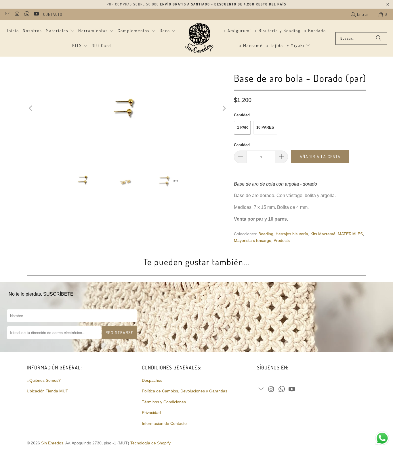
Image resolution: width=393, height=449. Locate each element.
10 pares (265, 127)
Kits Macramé (322, 234)
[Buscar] (378, 38)
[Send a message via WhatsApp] (382, 438)
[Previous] (31, 108)
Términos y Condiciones (164, 402)
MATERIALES (350, 234)
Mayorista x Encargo (252, 240)
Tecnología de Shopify (150, 443)
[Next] (223, 108)
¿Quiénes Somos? (44, 380)
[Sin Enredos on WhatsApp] (26, 14)
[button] (60, 31)
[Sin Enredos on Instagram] (17, 14)
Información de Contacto (164, 423)
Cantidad (242, 145)
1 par (242, 127)
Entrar (363, 14)
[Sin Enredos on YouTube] (36, 14)
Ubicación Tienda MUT (47, 391)
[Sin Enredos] (199, 38)
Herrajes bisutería (292, 234)
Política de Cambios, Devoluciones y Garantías (184, 391)
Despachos (152, 380)
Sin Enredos (52, 443)
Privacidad (151, 412)
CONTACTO (52, 14)
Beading (265, 234)
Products (282, 240)
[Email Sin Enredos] (7, 14)
